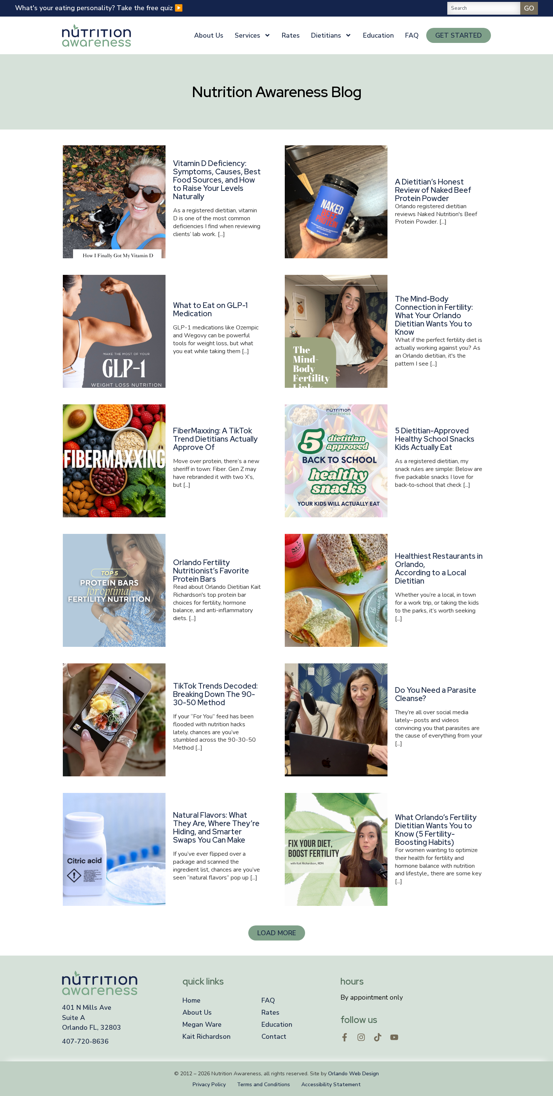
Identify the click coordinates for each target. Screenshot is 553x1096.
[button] (276, 933)
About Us (208, 35)
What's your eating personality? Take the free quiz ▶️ (99, 7)
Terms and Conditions (263, 1084)
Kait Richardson (206, 1036)
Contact (273, 1036)
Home (191, 1000)
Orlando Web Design (353, 1073)
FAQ (412, 35)
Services (247, 35)
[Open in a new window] (344, 1037)
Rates (291, 35)
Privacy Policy (209, 1084)
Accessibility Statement (331, 1084)
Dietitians (326, 35)
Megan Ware (202, 1024)
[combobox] (483, 8)
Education (378, 35)
